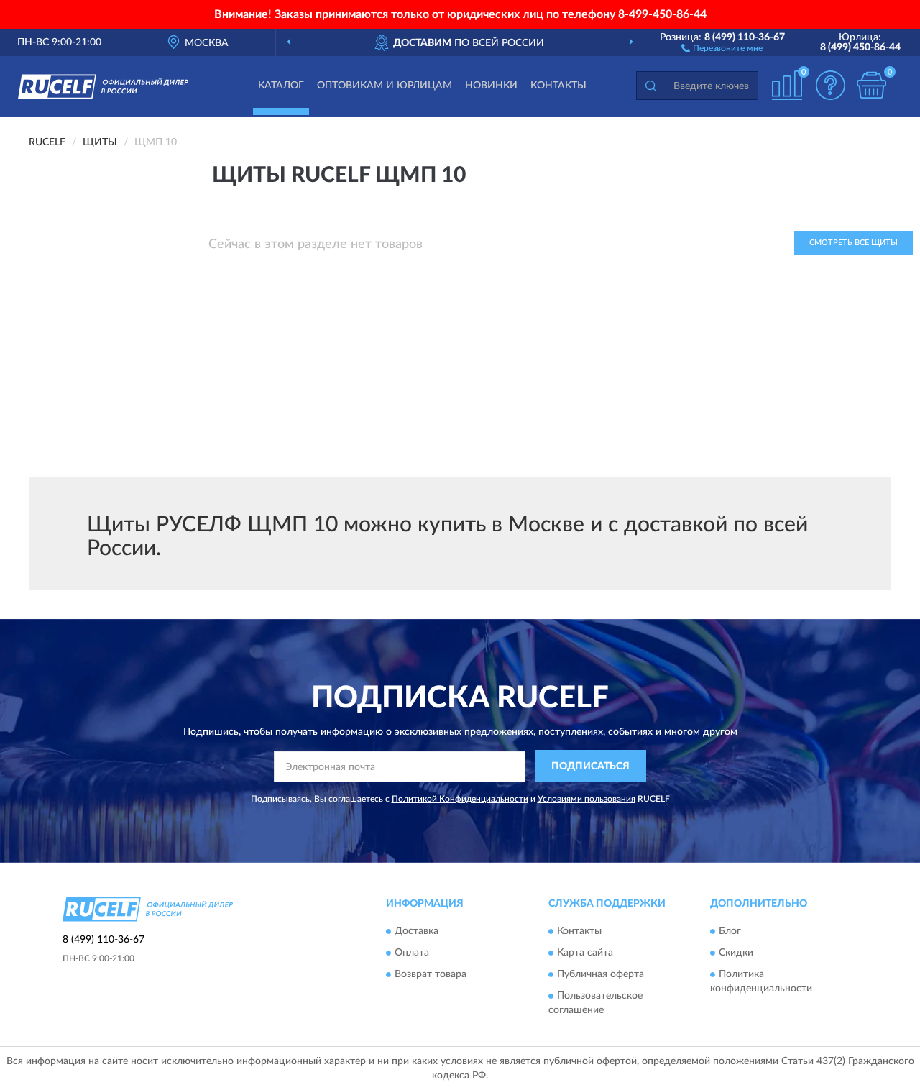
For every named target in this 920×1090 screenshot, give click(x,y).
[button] (722, 47)
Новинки (491, 86)
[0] (871, 85)
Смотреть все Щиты (853, 243)
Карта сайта (585, 953)
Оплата (412, 953)
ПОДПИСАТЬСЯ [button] (590, 766)
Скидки (736, 953)
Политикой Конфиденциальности (460, 798)
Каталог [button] (281, 86)
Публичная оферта (600, 975)
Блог (730, 932)
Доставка (416, 932)
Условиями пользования (586, 798)
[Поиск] (650, 85)
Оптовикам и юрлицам (384, 86)
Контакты (558, 86)
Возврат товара (430, 975)
